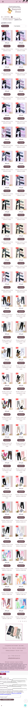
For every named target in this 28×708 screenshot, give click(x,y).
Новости (14, 648)
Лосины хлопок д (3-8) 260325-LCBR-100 (7, 617)
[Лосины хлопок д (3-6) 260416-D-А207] (7, 132)
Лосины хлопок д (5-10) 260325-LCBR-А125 (21, 419)
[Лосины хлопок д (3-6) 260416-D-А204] (21, 132)
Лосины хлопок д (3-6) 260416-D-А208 (21, 50)
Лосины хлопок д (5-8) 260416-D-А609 (7, 218)
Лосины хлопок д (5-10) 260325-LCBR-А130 (21, 470)
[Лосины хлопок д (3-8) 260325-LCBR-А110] (7, 531)
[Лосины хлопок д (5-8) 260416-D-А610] (7, 180)
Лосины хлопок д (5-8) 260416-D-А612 (7, 267)
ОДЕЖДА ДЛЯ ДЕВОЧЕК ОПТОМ (11, 18)
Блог (21, 650)
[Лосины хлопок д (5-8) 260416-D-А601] (21, 252)
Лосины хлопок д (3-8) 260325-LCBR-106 (21, 617)
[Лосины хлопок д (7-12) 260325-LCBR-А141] (21, 378)
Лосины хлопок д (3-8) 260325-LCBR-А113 (7, 521)
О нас (9, 648)
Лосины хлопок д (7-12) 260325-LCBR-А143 (7, 367)
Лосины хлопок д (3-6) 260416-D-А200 (7, 122)
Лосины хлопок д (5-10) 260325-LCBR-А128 (21, 444)
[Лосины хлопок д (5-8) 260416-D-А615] (7, 228)
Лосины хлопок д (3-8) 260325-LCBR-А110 (7, 545)
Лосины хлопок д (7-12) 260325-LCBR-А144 (21, 341)
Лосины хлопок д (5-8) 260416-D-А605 (7, 291)
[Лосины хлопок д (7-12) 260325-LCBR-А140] (21, 352)
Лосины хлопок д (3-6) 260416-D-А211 (7, 50)
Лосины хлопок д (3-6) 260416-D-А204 (21, 146)
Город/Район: (3, 687)
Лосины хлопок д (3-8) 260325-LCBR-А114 (7, 593)
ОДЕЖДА (6, 17)
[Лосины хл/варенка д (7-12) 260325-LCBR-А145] (7, 301)
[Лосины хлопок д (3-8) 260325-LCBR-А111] (7, 555)
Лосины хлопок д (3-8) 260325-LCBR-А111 (7, 569)
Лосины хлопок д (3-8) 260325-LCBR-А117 (21, 521)
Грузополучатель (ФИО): (6, 685)
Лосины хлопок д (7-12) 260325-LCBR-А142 (7, 341)
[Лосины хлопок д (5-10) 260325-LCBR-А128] (21, 429)
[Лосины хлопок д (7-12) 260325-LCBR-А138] (21, 301)
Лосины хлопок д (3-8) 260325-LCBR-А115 (21, 495)
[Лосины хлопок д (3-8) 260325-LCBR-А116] (21, 555)
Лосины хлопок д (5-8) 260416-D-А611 (21, 194)
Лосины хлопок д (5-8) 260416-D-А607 (21, 243)
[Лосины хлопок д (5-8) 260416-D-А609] (7, 204)
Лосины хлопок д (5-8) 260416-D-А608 (21, 170)
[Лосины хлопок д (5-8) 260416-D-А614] (21, 204)
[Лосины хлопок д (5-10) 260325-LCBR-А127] (7, 481)
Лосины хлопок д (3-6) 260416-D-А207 (7, 146)
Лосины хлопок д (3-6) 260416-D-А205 (7, 74)
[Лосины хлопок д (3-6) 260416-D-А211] (7, 35)
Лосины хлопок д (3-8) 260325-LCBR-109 (21, 593)
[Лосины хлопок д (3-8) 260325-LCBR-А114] (7, 579)
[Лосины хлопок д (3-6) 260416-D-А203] (7, 84)
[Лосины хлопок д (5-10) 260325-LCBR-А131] (7, 455)
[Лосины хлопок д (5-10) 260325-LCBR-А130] (21, 455)
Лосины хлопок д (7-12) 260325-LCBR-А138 (21, 316)
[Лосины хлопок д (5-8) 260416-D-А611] (21, 180)
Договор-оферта (21, 648)
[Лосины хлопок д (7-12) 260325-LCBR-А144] (21, 327)
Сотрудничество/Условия (11, 645)
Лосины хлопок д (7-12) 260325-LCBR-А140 (21, 367)
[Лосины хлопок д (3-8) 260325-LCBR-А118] (21, 531)
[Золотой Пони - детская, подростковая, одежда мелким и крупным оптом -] (14, 9)
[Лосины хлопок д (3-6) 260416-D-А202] (21, 108)
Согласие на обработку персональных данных (11, 691)
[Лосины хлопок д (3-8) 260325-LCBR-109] (21, 579)
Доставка (21, 645)
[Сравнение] (23, 1)
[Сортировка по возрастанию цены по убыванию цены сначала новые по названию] (20, 26)
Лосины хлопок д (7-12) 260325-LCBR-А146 (7, 419)
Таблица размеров (10, 650)
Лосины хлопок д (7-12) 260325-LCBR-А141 (21, 393)
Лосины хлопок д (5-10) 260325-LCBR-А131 (7, 470)
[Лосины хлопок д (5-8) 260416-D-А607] (21, 228)
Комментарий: (3, 697)
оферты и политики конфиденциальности (10, 693)
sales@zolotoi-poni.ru (14, 658)
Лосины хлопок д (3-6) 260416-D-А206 (21, 98)
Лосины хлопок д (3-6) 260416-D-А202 (21, 122)
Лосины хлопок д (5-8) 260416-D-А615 (7, 243)
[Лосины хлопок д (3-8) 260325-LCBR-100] (7, 603)
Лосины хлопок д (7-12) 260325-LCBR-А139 (7, 393)
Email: (1, 683)
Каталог (18, 650)
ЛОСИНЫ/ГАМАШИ (8, 20)
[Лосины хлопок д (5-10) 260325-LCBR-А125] (21, 404)
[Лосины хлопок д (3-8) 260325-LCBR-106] (21, 603)
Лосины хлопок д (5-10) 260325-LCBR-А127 (7, 496)
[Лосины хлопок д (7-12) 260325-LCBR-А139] (7, 378)
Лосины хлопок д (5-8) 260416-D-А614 (21, 218)
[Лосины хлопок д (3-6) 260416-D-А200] (7, 108)
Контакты (5, 648)
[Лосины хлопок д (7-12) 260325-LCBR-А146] (7, 404)
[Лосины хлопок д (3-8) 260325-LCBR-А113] (7, 507)
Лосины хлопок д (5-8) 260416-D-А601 (21, 267)
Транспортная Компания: (6, 689)
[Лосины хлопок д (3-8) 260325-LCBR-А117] (21, 507)
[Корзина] (26, 1)
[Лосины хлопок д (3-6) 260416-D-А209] (21, 60)
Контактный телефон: (5, 681)
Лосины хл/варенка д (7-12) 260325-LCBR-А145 (7, 316)
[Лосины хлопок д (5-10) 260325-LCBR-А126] (7, 429)
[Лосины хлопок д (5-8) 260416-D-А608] (21, 156)
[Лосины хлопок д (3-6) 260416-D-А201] (7, 156)
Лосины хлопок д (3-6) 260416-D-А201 (7, 170)
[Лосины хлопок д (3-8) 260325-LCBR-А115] (21, 481)
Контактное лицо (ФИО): (6, 679)
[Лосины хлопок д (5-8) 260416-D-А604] (21, 277)
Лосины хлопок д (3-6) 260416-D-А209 (21, 74)
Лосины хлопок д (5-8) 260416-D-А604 (21, 291)
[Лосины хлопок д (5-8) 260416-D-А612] (7, 252)
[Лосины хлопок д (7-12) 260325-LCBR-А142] (7, 327)
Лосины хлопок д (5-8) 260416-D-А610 (7, 194)
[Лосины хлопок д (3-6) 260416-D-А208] (21, 35)
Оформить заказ (7, 699)
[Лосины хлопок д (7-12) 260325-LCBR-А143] (7, 352)
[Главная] (1, 17)
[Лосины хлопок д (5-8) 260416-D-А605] (7, 277)
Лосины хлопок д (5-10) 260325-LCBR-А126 (7, 444)
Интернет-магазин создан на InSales (14, 662)
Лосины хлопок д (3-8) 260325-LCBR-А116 (21, 569)
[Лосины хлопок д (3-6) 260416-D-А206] (21, 84)
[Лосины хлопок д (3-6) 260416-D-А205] (7, 60)
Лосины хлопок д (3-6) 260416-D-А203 (7, 98)
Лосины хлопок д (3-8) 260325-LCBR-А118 (21, 545)
